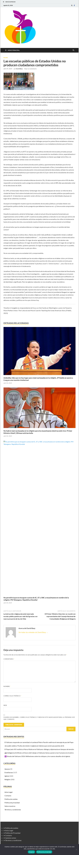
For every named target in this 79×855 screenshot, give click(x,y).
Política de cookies (11, 799)
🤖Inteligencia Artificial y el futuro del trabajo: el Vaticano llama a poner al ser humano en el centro (39, 753)
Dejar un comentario (30, 69)
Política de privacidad (44, 852)
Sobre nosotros (10, 806)
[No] (76, 850)
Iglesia (5, 57)
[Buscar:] (39, 729)
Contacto (8, 796)
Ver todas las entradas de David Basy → (33, 632)
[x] (72, 5)
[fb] (74, 5)
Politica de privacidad (12, 803)
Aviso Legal (8, 792)
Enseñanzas (9, 772)
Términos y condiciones (13, 810)
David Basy (19, 69)
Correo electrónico (12, 696)
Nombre (7, 686)
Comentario (9, 659)
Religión (7, 779)
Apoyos (7, 769)
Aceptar (31, 852)
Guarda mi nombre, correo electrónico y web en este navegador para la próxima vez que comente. (39, 718)
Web (5, 705)
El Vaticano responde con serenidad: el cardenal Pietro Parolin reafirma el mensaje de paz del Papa (39, 742)
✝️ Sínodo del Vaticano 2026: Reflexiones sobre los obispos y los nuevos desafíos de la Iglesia (37, 756)
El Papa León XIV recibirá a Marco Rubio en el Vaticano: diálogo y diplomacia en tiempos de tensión (39, 749)
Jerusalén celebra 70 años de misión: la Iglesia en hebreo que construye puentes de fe (34, 746)
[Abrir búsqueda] (73, 50)
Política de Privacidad (12, 833)
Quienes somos (10, 838)
